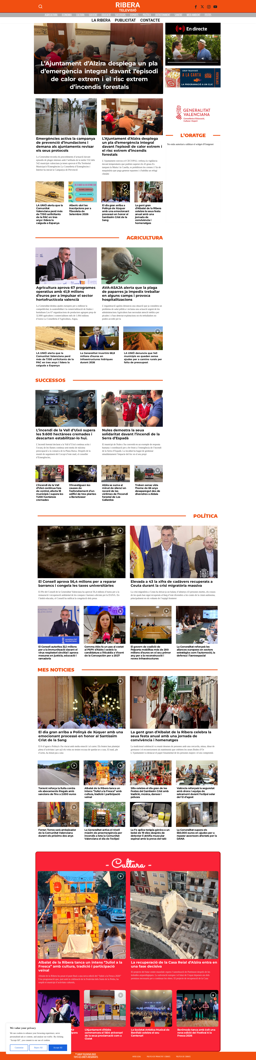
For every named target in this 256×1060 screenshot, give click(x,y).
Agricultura (51, 15)
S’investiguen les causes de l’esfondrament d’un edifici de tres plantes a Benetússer (82, 491)
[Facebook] (195, 7)
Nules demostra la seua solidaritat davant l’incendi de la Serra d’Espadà (131, 434)
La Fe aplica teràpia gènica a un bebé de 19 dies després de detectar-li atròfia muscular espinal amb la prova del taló (150, 834)
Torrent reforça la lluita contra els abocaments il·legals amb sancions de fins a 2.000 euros (57, 791)
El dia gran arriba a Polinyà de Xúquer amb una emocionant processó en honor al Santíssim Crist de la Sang (115, 213)
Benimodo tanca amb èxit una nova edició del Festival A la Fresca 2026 (196, 1032)
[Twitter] (202, 7)
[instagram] (208, 7)
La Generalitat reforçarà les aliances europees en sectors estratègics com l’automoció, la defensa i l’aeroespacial (196, 651)
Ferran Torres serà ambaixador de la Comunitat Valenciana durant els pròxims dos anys (57, 832)
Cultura (80, 15)
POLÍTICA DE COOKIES (183, 1056)
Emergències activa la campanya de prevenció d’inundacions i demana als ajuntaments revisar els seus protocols (65, 144)
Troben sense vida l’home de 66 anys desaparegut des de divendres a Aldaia (147, 489)
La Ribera (101, 20)
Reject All (38, 1048)
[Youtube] (215, 7)
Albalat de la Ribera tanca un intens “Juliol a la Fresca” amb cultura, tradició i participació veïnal (103, 793)
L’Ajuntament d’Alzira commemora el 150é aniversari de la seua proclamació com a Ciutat (104, 1034)
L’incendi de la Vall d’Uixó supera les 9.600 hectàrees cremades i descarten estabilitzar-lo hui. (65, 434)
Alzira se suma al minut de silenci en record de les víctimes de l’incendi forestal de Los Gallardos (115, 492)
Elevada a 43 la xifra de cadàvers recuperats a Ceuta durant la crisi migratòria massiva (172, 583)
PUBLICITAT (125, 20)
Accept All (57, 1048)
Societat (93, 15)
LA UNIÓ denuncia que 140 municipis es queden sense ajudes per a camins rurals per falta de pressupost (143, 358)
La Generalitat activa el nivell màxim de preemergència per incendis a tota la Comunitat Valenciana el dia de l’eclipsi (103, 834)
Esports (134, 15)
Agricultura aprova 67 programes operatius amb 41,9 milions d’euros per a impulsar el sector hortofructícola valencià (65, 294)
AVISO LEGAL (136, 1056)
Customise (19, 1048)
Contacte (150, 20)
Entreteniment (162, 15)
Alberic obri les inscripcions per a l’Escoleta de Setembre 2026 (80, 210)
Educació (106, 15)
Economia (67, 15)
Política (147, 15)
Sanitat (178, 15)
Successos (120, 15)
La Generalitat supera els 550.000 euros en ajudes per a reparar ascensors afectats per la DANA (197, 834)
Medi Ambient (193, 15)
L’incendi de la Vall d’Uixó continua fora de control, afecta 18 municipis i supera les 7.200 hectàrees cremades (49, 492)
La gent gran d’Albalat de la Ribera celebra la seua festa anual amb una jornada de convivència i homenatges (148, 214)
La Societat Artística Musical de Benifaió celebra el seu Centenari (150, 1032)
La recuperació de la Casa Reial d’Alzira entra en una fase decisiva (174, 964)
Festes (208, 15)
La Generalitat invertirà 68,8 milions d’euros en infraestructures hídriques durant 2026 (97, 358)
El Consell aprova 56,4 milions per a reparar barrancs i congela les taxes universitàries (77, 583)
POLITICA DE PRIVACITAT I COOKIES (158, 1056)
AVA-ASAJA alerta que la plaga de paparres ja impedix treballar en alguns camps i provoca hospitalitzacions (131, 294)
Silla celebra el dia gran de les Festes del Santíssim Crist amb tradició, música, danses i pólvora (150, 793)
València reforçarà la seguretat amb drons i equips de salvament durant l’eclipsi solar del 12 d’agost (196, 793)
